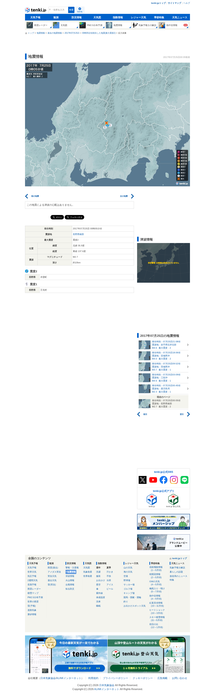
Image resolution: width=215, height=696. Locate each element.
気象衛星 (87, 572)
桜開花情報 (155, 575)
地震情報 (71, 572)
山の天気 (128, 567)
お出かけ (100, 580)
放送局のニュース (178, 576)
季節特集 (159, 17)
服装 (98, 576)
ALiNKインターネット (68, 678)
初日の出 (156, 625)
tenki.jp (36, 11)
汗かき (110, 572)
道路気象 (32, 610)
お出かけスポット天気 (135, 606)
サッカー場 (129, 584)
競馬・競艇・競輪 (132, 597)
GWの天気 (155, 583)
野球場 (127, 580)
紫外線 (99, 593)
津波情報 (69, 576)
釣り (126, 601)
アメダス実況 (54, 572)
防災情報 (77, 17)
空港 (126, 576)
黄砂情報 (32, 614)
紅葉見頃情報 (156, 604)
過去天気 (52, 580)
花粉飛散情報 (156, 568)
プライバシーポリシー (115, 678)
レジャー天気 (138, 17)
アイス (110, 584)
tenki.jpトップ (158, 3)
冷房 (109, 580)
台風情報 (69, 584)
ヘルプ (186, 3)
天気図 (97, 17)
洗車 (98, 601)
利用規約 (93, 678)
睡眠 (98, 606)
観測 (56, 17)
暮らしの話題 (176, 572)
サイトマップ (174, 3)
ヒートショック (157, 611)
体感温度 (100, 597)
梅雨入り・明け (157, 590)
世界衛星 (87, 576)
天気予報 (35, 17)
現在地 (79, 12)
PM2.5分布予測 (35, 597)
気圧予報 (32, 576)
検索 (71, 10)
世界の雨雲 (33, 601)
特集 (172, 580)
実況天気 (52, 576)
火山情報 (69, 580)
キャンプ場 (129, 593)
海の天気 (128, 572)
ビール (110, 589)
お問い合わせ (179, 678)
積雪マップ (33, 593)
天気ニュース (179, 17)
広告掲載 (162, 678)
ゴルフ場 (128, 589)
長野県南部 (78, 234)
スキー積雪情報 (157, 618)
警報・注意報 (72, 567)
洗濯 (98, 572)
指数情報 (118, 17)
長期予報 (32, 584)
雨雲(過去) (53, 567)
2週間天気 (33, 580)
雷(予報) (32, 606)
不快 (109, 576)
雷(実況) (52, 584)
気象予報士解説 (177, 567)
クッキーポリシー (143, 678)
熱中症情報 (155, 597)
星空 (98, 584)
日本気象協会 (48, 678)
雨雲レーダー (34, 589)
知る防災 (69, 589)
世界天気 (32, 572)
